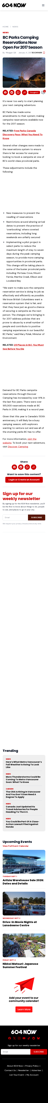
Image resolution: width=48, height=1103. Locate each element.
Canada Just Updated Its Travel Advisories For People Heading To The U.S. (22, 809)
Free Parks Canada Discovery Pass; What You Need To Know (23, 134)
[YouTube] (24, 1038)
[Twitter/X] (14, 1038)
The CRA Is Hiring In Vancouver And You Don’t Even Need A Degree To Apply (23, 794)
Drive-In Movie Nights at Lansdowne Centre (20, 923)
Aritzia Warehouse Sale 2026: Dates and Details (23, 881)
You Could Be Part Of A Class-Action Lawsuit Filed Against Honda (22, 824)
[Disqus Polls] (24, 568)
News (15, 27)
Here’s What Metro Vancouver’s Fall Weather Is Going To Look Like (24, 764)
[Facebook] (9, 1038)
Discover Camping (18, 446)
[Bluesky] (38, 1038)
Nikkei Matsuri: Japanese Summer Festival (20, 965)
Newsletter (23, 1070)
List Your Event (16, 1074)
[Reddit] (33, 1038)
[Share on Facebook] (5, 92)
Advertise (36, 1070)
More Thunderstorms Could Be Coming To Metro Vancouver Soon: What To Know (23, 779)
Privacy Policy (32, 1065)
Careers (9, 789)
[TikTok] (28, 1038)
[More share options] (24, 92)
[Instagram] (19, 1038)
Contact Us (10, 1070)
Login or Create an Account (24, 479)
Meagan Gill (11, 52)
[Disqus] (24, 634)
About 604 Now (15, 1065)
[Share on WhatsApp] (18, 92)
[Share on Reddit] (11, 92)
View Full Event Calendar (16, 846)
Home (6, 27)
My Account (33, 1074)
